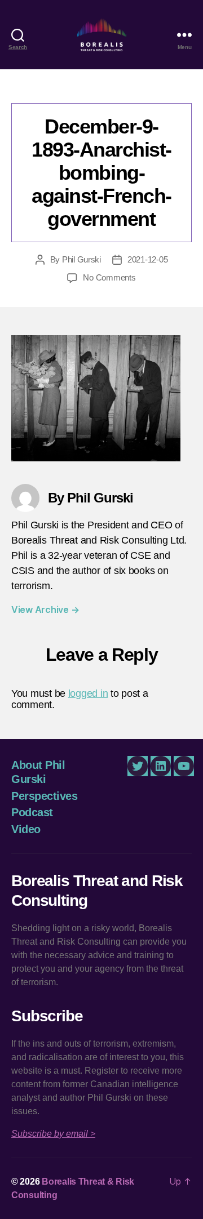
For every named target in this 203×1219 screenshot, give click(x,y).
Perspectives (44, 796)
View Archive (45, 609)
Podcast (32, 812)
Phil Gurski (81, 259)
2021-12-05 (147, 259)
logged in (88, 693)
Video (26, 829)
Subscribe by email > (53, 1133)
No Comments (109, 277)
